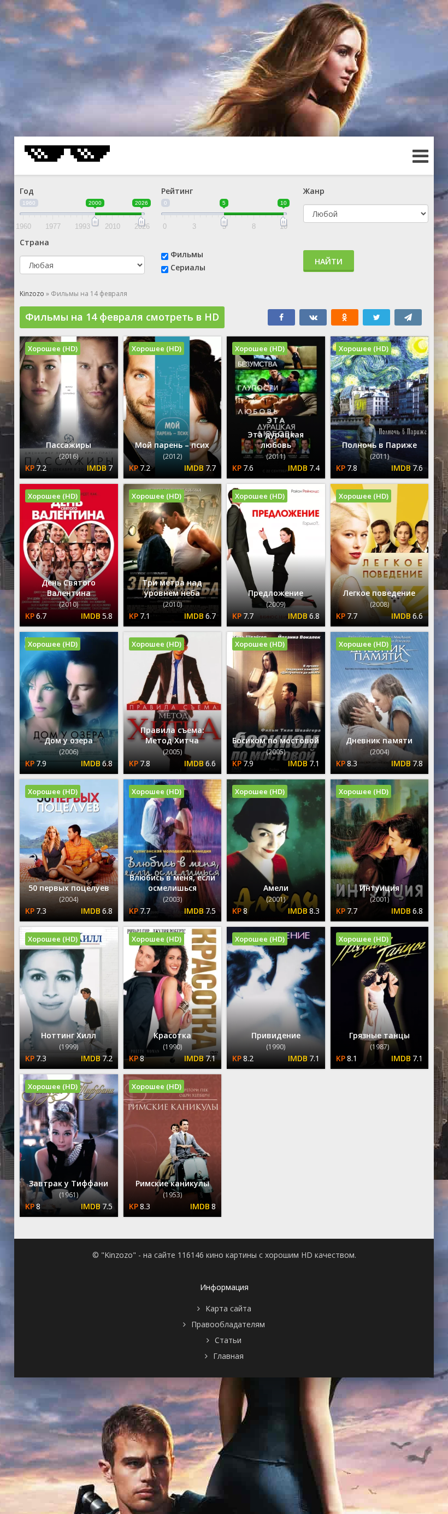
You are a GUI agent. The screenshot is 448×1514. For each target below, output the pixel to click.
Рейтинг (177, 191)
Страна (34, 242)
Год (27, 191)
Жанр (314, 191)
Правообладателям (228, 1324)
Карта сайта (228, 1308)
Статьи (228, 1340)
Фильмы (186, 254)
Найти (329, 261)
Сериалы (187, 267)
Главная (228, 1356)
